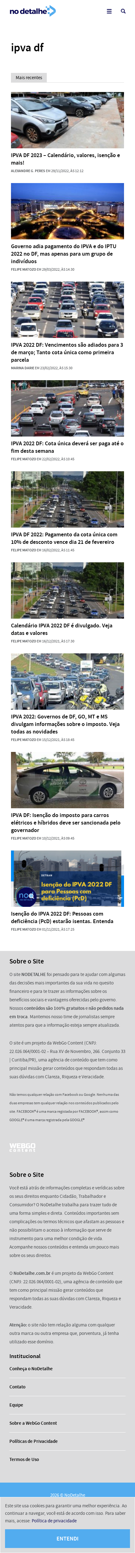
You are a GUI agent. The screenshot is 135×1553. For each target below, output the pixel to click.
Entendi (67, 1538)
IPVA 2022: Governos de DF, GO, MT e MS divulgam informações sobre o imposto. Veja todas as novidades (65, 724)
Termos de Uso (24, 1459)
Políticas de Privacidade (33, 1441)
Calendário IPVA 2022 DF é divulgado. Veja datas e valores (61, 629)
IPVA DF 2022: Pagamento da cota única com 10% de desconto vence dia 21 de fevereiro (64, 538)
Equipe (16, 1405)
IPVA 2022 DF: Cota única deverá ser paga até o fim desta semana (67, 447)
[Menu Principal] (109, 11)
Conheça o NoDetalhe (31, 1369)
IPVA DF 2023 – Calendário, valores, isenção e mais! (65, 158)
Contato (17, 1387)
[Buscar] (123, 11)
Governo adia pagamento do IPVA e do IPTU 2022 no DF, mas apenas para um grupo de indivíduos (63, 254)
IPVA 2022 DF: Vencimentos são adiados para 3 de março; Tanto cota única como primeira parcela (67, 352)
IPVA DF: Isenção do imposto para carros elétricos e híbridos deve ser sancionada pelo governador (66, 822)
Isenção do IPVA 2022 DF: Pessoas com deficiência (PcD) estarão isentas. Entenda (62, 917)
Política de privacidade (54, 1521)
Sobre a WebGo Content (33, 1423)
